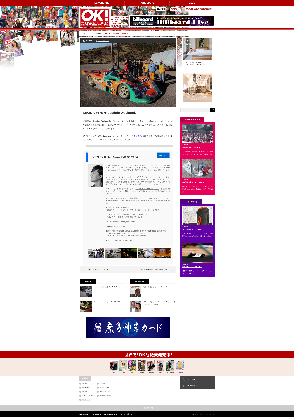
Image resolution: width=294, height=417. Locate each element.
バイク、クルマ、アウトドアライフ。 (100, 269)
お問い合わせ (86, 400)
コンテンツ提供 (104, 388)
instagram (191, 379)
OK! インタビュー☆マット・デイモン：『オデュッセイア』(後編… (159, 303)
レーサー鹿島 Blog (95, 33)
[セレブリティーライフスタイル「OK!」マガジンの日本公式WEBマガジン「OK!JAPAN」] (104, 17)
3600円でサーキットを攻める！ (192, 267)
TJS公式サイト (112, 217)
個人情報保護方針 (105, 396)
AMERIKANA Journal (110, 414)
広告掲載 (102, 383)
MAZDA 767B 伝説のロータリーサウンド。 (154, 269)
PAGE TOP (148, 408)
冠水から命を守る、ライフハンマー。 (156, 287)
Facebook (191, 386)
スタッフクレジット (106, 392)
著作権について (86, 388)
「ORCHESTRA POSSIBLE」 (147, 189)
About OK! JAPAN (87, 396)
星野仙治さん (137, 136)
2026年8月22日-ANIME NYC (191, 147)
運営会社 (84, 383)
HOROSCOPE (147, 3)
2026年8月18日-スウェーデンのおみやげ (194, 182)
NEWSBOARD (101, 3)
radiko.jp (110, 226)
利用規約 (84, 392)
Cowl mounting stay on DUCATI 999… (107, 302)
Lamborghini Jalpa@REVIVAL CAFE (107, 287)
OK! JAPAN (202, 414)
